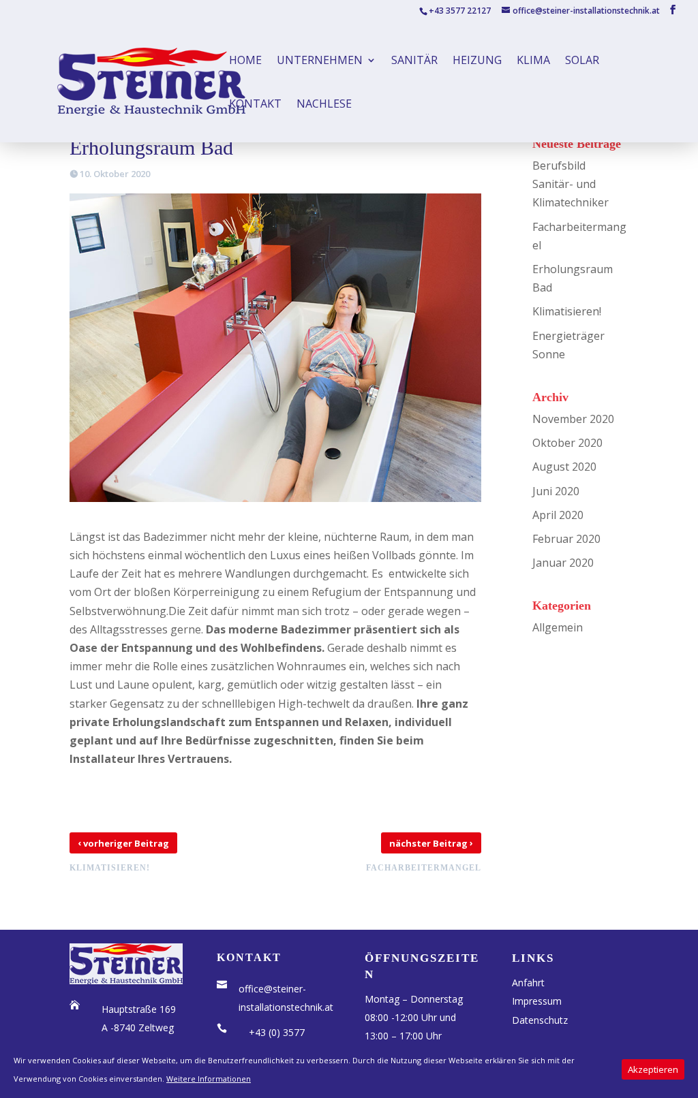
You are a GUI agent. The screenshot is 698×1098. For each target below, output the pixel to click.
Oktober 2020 (567, 442)
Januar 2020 (563, 562)
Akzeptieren (653, 1069)
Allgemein (557, 627)
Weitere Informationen (208, 1078)
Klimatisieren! (566, 311)
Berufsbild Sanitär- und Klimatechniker (570, 184)
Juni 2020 (555, 491)
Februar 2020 (566, 538)
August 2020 (564, 466)
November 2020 (573, 418)
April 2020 (557, 514)
